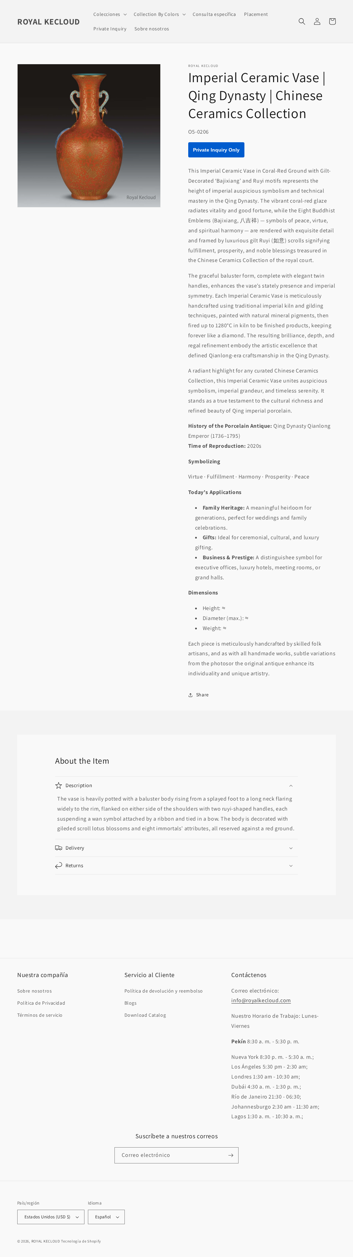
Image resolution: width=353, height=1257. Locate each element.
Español (103, 1217)
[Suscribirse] (230, 1155)
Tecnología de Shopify (81, 1241)
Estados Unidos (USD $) (47, 1217)
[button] (109, 14)
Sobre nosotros (34, 991)
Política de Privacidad (41, 1003)
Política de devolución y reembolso (163, 991)
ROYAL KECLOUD (45, 1241)
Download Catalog (145, 1015)
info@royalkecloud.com (261, 1000)
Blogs (130, 1003)
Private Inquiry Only (216, 150)
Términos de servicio (40, 1015)
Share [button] (202, 695)
